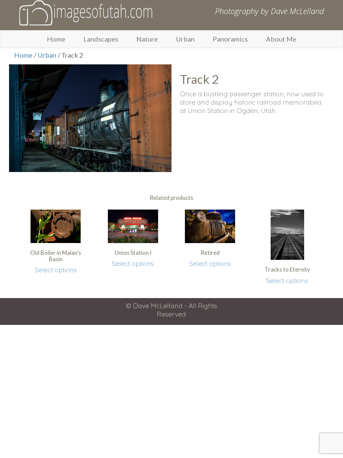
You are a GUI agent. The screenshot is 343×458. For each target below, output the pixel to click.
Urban (185, 39)
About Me (281, 39)
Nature (147, 39)
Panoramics (230, 39)
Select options (56, 270)
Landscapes (100, 39)
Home (56, 39)
